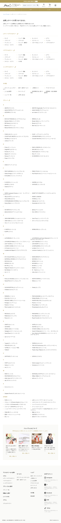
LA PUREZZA (12, 238)
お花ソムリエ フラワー (42, 400)
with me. (37, 378)
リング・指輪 (21, 38)
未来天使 (38, 414)
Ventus (9, 365)
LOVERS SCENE (14, 246)
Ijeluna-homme (13, 212)
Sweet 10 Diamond (45, 331)
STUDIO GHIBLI (40, 328)
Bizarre (36, 123)
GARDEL (37, 182)
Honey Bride (12, 203)
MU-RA (9, 265)
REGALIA (10, 313)
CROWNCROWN (41, 136)
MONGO (9, 263)
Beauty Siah (40, 121)
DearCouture (40, 151)
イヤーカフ (21, 40)
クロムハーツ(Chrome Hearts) (16, 402)
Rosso (8, 318)
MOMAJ (37, 261)
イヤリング (7, 40)
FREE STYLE (40, 171)
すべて (6, 38)
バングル (48, 40)
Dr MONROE (40, 156)
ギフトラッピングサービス (23, 477)
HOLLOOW (10, 198)
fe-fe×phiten (13, 175)
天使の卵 (11, 412)
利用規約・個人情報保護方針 (8, 520)
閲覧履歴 (32, 496)
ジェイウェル (39, 404)
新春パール (12, 414)
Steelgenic (13, 331)
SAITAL (36, 324)
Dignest (10, 154)
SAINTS (9, 324)
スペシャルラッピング (37, 406)
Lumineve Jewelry (42, 250)
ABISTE (9, 108)
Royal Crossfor (42, 318)
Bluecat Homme (14, 127)
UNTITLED (11, 356)
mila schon (38, 272)
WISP (9, 373)
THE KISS (10, 345)
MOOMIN (37, 263)
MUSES (37, 265)
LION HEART (40, 243)
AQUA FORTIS (14, 110)
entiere (11, 164)
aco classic (39, 112)
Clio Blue (11, 138)
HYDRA (36, 198)
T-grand (11, 343)
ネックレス (35, 38)
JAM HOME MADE (15, 218)
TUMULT (7, 349)
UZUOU (37, 356)
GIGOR (9, 184)
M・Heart (37, 270)
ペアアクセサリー (8, 50)
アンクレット (8, 42)
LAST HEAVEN (39, 241)
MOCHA (8, 261)
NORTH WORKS (40, 278)
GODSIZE (38, 184)
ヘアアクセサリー (50, 42)
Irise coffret (38, 212)
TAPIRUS (37, 343)
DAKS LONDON (41, 147)
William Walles (41, 376)
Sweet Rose (12, 333)
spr (10, 336)
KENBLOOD (39, 229)
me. (7, 272)
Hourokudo (38, 203)
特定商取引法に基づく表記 (19, 520)
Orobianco (11, 289)
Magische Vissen (14, 267)
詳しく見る (12, 456)
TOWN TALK (39, 347)
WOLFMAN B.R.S (12, 376)
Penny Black (39, 305)
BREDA (36, 119)
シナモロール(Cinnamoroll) (15, 404)
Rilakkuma (10, 315)
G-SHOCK (11, 182)
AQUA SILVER (40, 110)
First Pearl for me (44, 173)
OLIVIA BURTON (14, 287)
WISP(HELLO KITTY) (43, 373)
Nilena (36, 280)
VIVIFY (10, 363)
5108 (8, 400)
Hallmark (38, 201)
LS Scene (11, 248)
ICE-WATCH (12, 209)
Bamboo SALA (12, 121)
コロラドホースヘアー (43, 402)
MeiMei (36, 267)
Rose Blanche (40, 315)
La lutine (38, 248)
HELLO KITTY (12, 196)
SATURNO (7, 326)
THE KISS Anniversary (44, 345)
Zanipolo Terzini (15, 393)
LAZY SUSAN (13, 243)
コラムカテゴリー (7, 503)
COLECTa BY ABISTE (16, 136)
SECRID (37, 326)
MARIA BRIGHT (40, 257)
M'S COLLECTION (15, 257)
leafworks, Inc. (56, 520)
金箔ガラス (39, 416)
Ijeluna (37, 209)
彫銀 (36, 412)
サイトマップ (21, 91)
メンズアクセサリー (8, 67)
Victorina (38, 365)
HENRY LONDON (36, 196)
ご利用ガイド (35, 87)
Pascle (36, 302)
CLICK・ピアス (40, 134)
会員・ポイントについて (36, 475)
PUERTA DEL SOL (41, 300)
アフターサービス (50, 87)
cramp (9, 140)
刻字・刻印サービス (23, 87)
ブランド (5, 100)
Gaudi (9, 186)
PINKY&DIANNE (43, 296)
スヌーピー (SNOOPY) (14, 406)
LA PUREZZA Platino (17, 241)
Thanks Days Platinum (44, 349)
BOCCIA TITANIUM (15, 119)
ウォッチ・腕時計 (22, 42)
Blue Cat (38, 125)
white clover (13, 378)
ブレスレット (35, 40)
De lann (9, 151)
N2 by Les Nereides (16, 278)
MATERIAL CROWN (15, 259)
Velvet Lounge (41, 363)
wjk (10, 380)
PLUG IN (10, 298)
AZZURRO (10, 112)
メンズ (48, 9)
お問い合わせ (21, 94)
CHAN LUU (11, 134)
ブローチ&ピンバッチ (37, 42)
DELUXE (37, 149)
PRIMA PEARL (39, 298)
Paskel (9, 305)
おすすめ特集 (6, 496)
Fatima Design (14, 173)
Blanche (10, 125)
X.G (9, 387)
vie (7, 367)
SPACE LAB (11, 328)
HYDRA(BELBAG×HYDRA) (17, 201)
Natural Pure (13, 280)
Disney (10, 156)
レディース (12, 9)
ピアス (47, 38)
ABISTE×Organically (44, 108)
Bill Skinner (11, 123)
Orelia (36, 287)
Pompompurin (40, 307)
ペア (31, 9)
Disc (36, 154)
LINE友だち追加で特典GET (30, 1)
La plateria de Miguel (16, 250)
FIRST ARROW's (14, 171)
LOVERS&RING (41, 246)
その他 (20, 44)
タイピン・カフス (9, 44)
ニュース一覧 (8, 94)
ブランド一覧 (6, 489)
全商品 (4, 475)
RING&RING (41, 313)
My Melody (11, 270)
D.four (10, 147)
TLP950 (12, 347)
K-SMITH (10, 229)
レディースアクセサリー (9, 33)
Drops (9, 158)
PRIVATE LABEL (15, 300)
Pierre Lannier (12, 307)
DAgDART (10, 149)
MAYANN (36, 259)
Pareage (10, 302)
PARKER (10, 296)
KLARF (9, 231)
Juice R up (40, 218)
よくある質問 (8, 91)
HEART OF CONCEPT (44, 193)
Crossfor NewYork (43, 138)
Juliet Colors (14, 220)
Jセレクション (14, 222)
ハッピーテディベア (15, 408)
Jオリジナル (40, 220)
